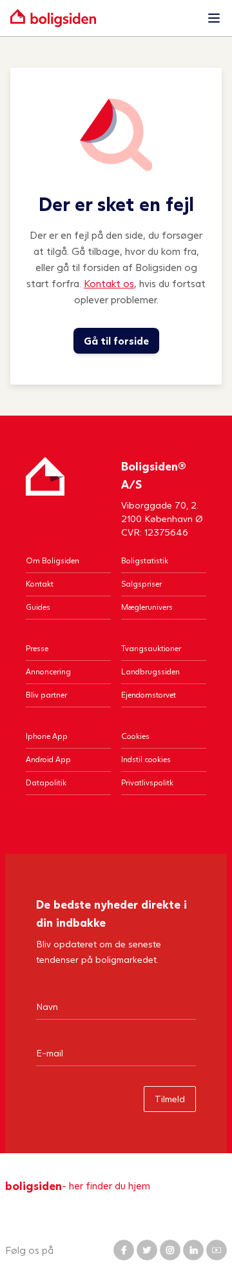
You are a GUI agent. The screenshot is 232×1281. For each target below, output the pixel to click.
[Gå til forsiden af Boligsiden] (103, 18)
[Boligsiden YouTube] (216, 1250)
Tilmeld (170, 1098)
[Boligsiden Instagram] (170, 1250)
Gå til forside (116, 340)
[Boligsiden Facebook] (123, 1250)
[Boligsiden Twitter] (147, 1250)
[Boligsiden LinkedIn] (193, 1250)
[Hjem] (45, 498)
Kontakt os (109, 283)
